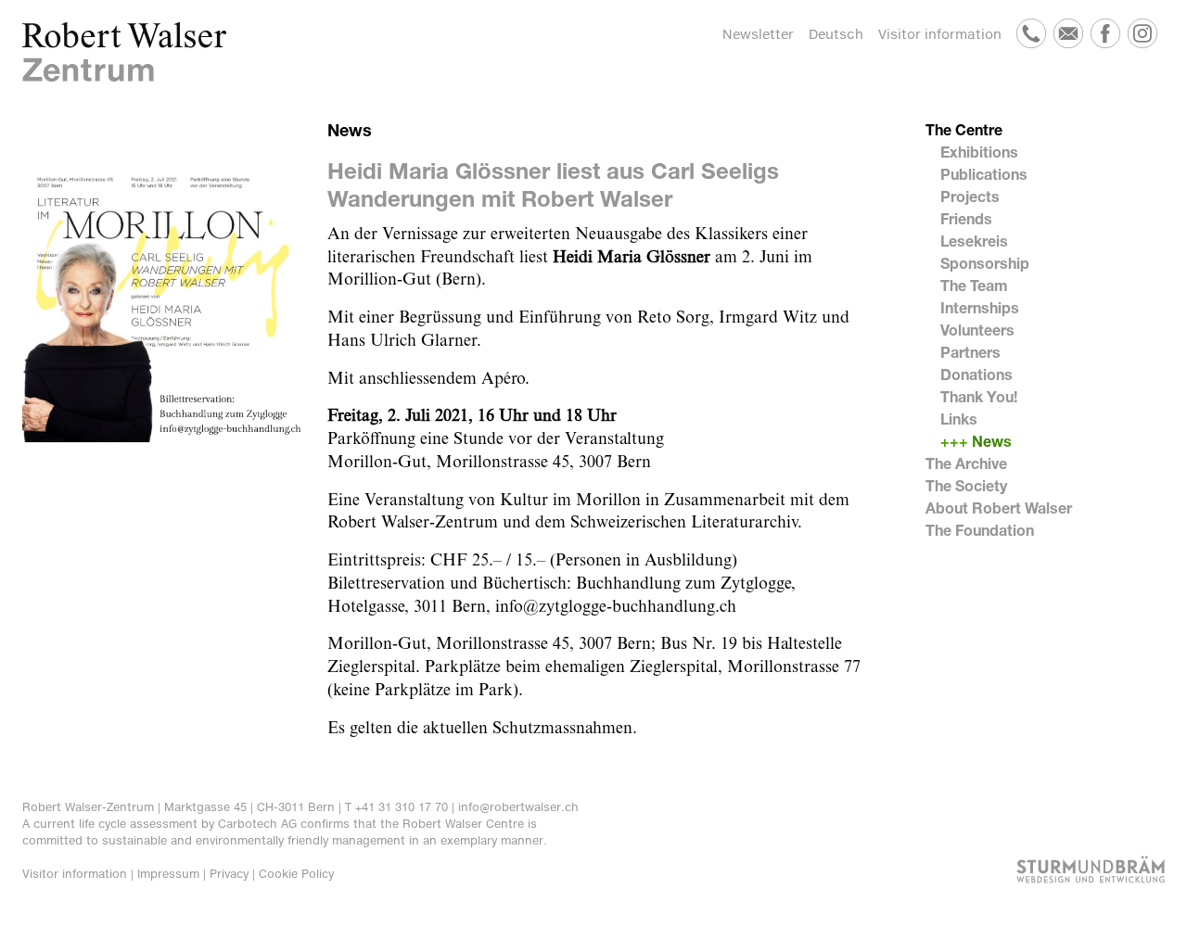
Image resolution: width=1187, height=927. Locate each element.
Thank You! (978, 396)
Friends (966, 218)
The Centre (963, 129)
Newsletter (758, 34)
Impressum (168, 874)
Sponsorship (984, 263)
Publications (983, 174)
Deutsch (836, 34)
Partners (970, 352)
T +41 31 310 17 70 (396, 807)
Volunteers (977, 329)
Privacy (229, 874)
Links (958, 418)
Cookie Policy (296, 874)
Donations (976, 374)
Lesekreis (974, 240)
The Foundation (979, 530)
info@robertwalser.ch (518, 807)
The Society (966, 485)
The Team (974, 285)
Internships (979, 307)
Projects (970, 196)
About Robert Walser (998, 507)
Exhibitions (979, 151)
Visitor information (940, 34)
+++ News (976, 441)
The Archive (966, 463)
